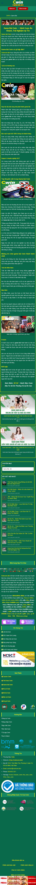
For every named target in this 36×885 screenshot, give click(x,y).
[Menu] (2, 3)
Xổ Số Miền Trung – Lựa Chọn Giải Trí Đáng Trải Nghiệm (19, 512)
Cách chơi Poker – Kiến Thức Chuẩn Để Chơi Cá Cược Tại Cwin (18, 448)
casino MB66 (15, 600)
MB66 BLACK (6, 600)
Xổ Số (16, 383)
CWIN (8, 16)
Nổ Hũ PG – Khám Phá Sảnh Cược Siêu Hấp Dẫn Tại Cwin (19, 519)
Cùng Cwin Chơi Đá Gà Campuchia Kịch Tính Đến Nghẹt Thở (19, 549)
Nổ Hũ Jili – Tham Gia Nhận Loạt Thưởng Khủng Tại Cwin (20, 527)
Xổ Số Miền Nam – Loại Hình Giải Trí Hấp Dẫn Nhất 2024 (20, 505)
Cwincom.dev (5, 576)
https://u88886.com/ (12, 602)
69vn (27, 600)
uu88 (9, 611)
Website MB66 (28, 598)
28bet (29, 605)
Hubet (9, 614)
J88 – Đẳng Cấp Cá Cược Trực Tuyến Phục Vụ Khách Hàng (21, 497)
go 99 (32, 614)
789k (13, 616)
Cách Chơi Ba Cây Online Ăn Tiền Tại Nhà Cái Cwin (18, 416)
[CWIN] (18, 3)
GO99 (24, 607)
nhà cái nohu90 (16, 614)
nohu (24, 605)
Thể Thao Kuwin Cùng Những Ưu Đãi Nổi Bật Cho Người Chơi (20, 483)
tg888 (24, 614)
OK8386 (3, 614)
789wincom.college (22, 616)
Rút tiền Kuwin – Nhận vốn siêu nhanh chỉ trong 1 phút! (20, 490)
